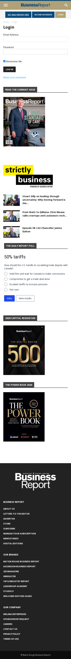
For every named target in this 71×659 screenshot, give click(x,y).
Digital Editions (13, 543)
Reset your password (14, 77)
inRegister (9, 576)
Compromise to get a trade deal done (29, 279)
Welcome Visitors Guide (17, 596)
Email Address (10, 34)
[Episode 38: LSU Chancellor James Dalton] (11, 232)
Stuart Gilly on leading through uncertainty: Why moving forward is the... (43, 200)
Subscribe (9, 528)
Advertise (9, 518)
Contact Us (10, 628)
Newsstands (10, 538)
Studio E (8, 591)
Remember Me (13, 61)
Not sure (14, 289)
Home (6, 22)
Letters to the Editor (16, 513)
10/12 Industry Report (16, 581)
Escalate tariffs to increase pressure (28, 284)
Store (6, 523)
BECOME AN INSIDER (43, 15)
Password (8, 47)
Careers (7, 624)
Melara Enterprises (14, 614)
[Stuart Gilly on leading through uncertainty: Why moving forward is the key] (11, 200)
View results (25, 298)
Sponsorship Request (16, 619)
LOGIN (60, 15)
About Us (9, 508)
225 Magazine (11, 571)
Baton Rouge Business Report (21, 561)
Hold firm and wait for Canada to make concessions (37, 273)
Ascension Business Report (19, 566)
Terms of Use (11, 638)
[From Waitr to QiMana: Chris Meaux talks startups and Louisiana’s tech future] (11, 216)
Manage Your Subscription (19, 533)
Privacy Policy (11, 633)
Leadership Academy (15, 586)
